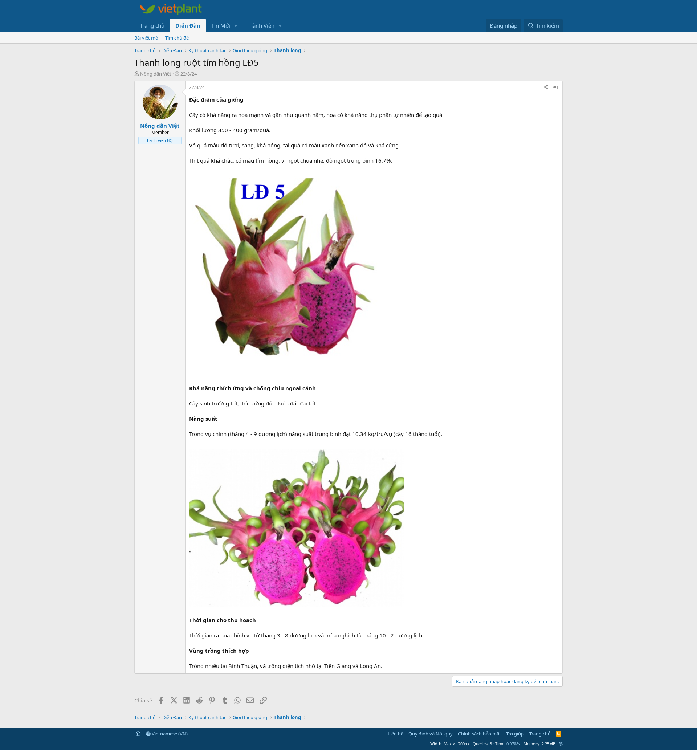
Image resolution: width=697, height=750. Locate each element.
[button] (236, 25)
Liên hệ (395, 733)
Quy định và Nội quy (430, 733)
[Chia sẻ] (546, 87)
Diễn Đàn (187, 25)
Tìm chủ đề (177, 37)
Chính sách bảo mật (479, 733)
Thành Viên (260, 25)
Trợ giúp (515, 733)
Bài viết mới (146, 37)
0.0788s (513, 743)
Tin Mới (220, 25)
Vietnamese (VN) (169, 733)
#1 (556, 87)
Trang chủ (152, 25)
